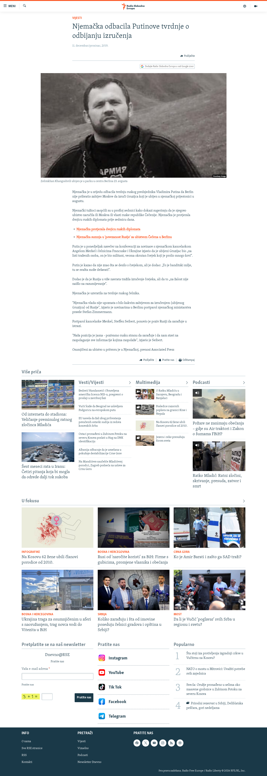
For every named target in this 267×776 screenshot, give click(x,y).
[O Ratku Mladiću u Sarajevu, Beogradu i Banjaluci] (145, 394)
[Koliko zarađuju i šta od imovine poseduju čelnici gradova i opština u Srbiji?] (133, 590)
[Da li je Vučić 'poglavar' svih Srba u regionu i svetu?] (209, 590)
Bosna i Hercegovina (113, 552)
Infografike (31, 552)
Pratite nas (84, 697)
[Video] (255, 6)
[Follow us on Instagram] (162, 742)
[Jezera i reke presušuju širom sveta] (145, 440)
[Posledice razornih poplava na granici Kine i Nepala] (145, 410)
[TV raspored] (180, 742)
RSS (24, 755)
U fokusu (30, 501)
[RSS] (171, 742)
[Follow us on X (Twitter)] (145, 742)
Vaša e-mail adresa (36, 669)
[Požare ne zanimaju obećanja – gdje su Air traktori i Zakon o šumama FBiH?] (219, 404)
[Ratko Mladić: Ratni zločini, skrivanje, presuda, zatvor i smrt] (219, 456)
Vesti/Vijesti (91, 382)
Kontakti (27, 762)
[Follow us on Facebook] (137, 742)
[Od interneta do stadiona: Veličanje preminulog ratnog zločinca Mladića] (48, 395)
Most (178, 614)
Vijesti (77, 18)
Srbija (102, 614)
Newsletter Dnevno (89, 762)
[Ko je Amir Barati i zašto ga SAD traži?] (209, 527)
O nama (26, 741)
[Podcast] (244, 6)
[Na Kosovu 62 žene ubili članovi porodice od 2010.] (145, 425)
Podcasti (201, 382)
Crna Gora (182, 552)
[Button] (187, 56)
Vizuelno (83, 748)
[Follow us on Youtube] (154, 742)
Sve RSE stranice (32, 748)
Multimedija (148, 382)
